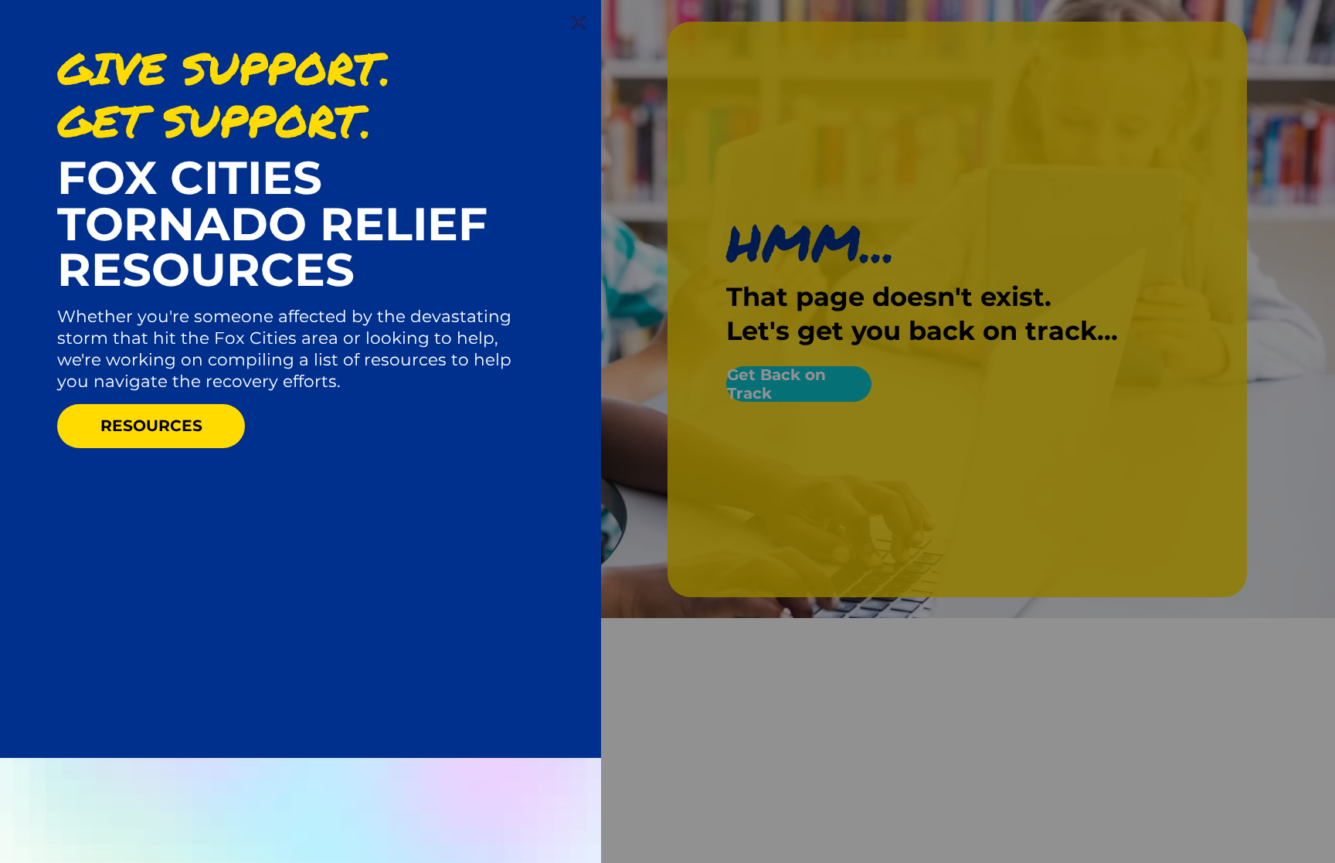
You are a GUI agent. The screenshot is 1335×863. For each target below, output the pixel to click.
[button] (579, 23)
